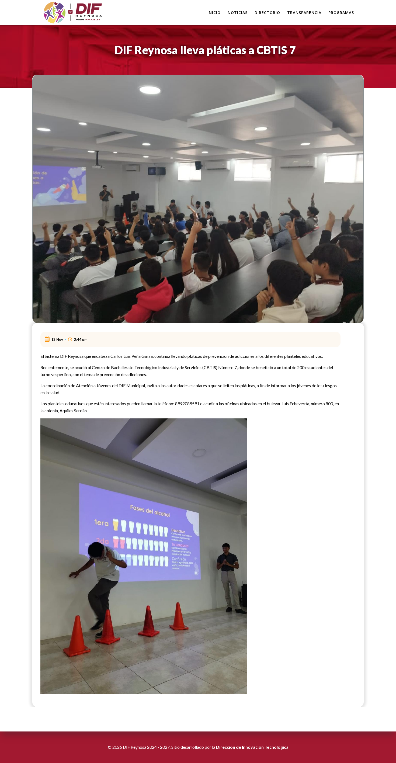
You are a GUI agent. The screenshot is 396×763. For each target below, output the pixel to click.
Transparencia (304, 12)
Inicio (214, 12)
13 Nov (57, 339)
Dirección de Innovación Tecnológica (252, 747)
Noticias (238, 12)
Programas (341, 12)
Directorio (267, 12)
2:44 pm (80, 339)
